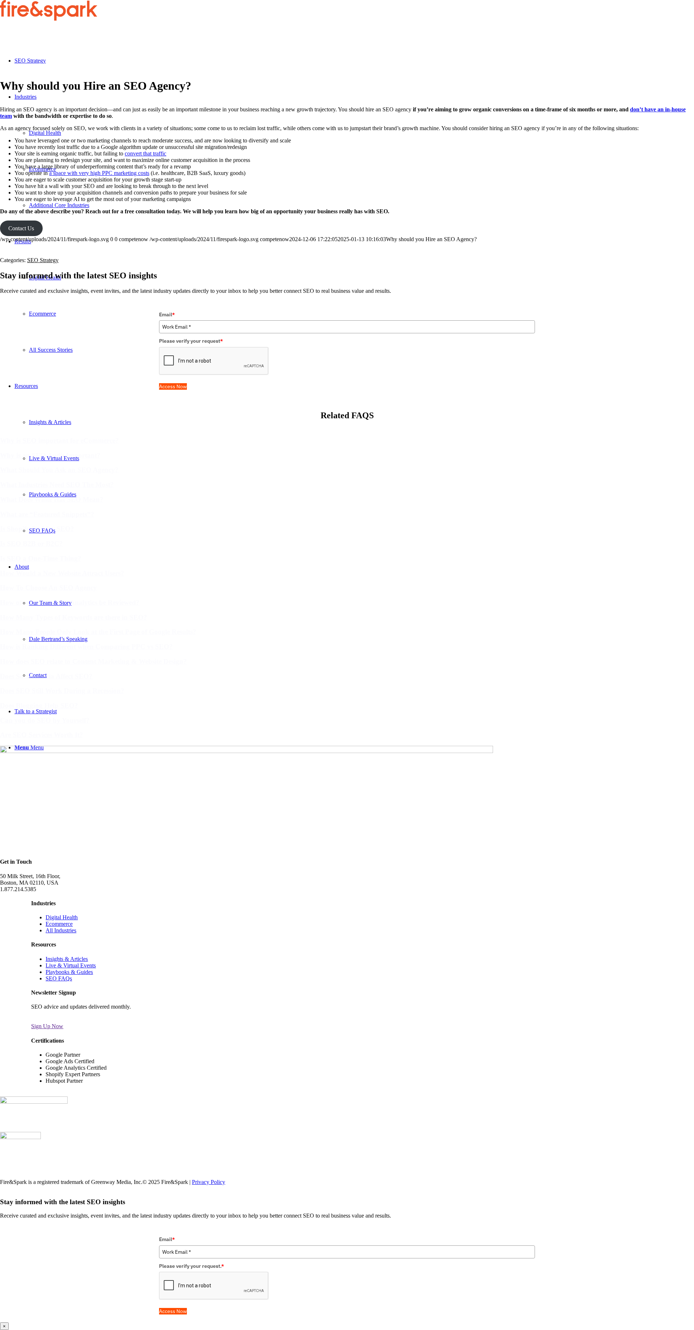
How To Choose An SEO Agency (48, 587)
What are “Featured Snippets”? (47, 514)
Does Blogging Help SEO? (39, 705)
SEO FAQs (59, 978)
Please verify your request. (191, 1266)
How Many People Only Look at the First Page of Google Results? (98, 632)
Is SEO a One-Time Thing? (40, 558)
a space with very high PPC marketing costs (99, 173)
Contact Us (21, 228)
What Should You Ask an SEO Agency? (59, 470)
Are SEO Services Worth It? (41, 735)
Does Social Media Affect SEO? (46, 676)
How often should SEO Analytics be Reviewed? (70, 602)
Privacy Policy (208, 1182)
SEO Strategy (43, 260)
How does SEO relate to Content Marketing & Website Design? (93, 661)
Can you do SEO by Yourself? (45, 720)
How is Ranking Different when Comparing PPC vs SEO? (86, 646)
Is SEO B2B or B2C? (31, 543)
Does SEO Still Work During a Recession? (62, 690)
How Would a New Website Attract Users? (62, 573)
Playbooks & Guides (69, 972)
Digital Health (62, 917)
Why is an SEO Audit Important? (50, 455)
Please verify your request (191, 341)
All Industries (61, 930)
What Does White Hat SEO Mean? (51, 499)
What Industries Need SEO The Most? (57, 484)
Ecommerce (59, 924)
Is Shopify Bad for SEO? (37, 529)
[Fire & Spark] (48, 19)
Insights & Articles (67, 959)
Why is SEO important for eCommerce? (59, 440)
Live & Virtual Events (71, 965)
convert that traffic (145, 153)
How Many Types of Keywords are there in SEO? (73, 617)
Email (167, 314)
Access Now (173, 386)
